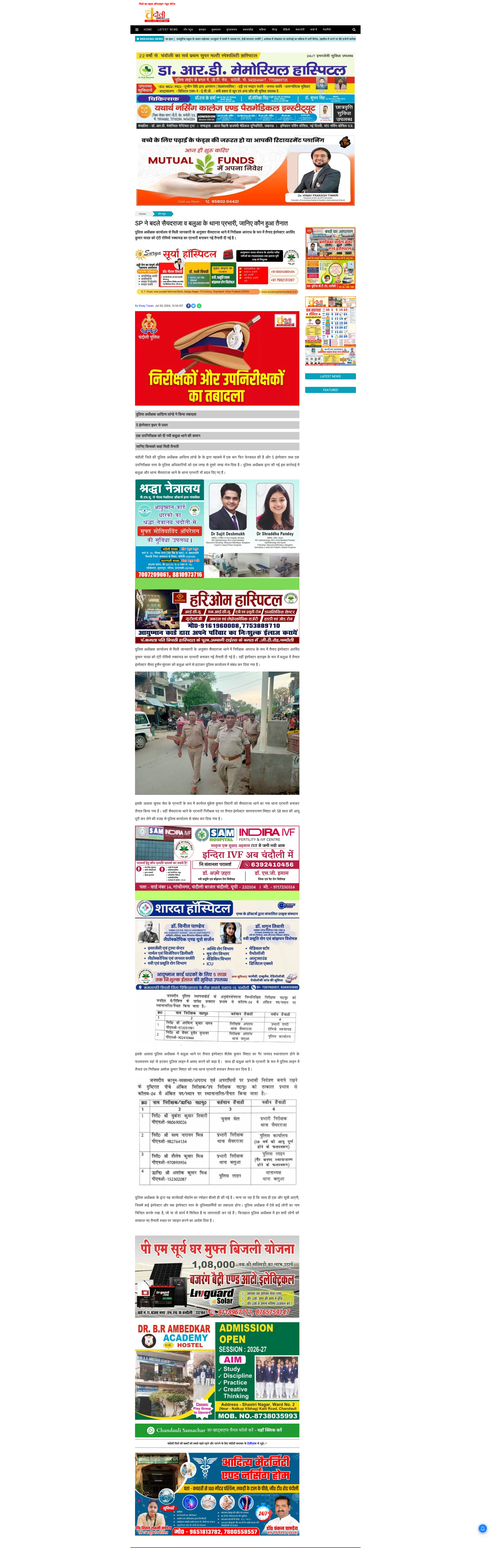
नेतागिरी (327, 29)
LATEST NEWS (330, 376)
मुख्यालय (216, 29)
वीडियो (286, 29)
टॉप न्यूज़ (188, 29)
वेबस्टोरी (300, 29)
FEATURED (330, 843)
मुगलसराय (232, 29)
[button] (136, 30)
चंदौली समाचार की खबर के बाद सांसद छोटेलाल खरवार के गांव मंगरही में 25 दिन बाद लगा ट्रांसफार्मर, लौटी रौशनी (328, 859)
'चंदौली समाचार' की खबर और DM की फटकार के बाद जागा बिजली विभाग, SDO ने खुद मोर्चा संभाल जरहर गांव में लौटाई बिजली (330, 876)
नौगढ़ (274, 29)
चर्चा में (313, 29)
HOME (148, 29)
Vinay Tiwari (146, 305)
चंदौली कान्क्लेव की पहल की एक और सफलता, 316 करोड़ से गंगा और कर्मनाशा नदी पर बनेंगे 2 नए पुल (329, 894)
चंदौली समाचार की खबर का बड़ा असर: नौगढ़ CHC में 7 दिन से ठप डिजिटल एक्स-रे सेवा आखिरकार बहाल (327, 911)
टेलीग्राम (252, 1443)
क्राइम (202, 29)
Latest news (168, 29)
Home (142, 213)
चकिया (262, 29)
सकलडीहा (248, 29)
